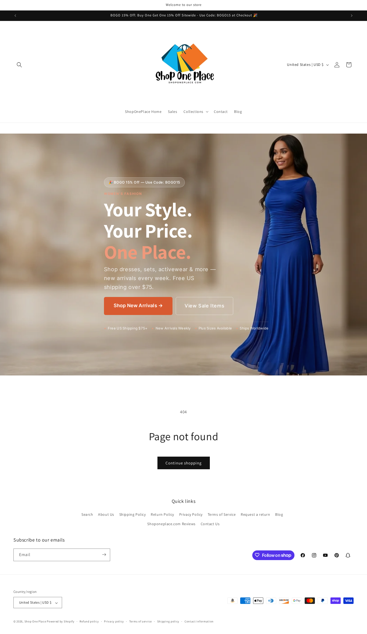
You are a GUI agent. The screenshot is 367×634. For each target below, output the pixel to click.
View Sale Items (204, 306)
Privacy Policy (191, 514)
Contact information (199, 621)
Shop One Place (35, 622)
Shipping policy (168, 621)
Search (87, 514)
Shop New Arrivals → (138, 305)
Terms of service (140, 621)
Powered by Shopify (60, 622)
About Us (106, 514)
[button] (19, 65)
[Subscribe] (104, 554)
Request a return (255, 514)
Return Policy (162, 514)
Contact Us (210, 523)
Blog (279, 514)
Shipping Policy (132, 514)
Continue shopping (183, 462)
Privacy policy (114, 621)
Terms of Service (222, 514)
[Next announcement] (352, 15)
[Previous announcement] (15, 15)
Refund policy (89, 621)
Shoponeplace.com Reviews (171, 523)
